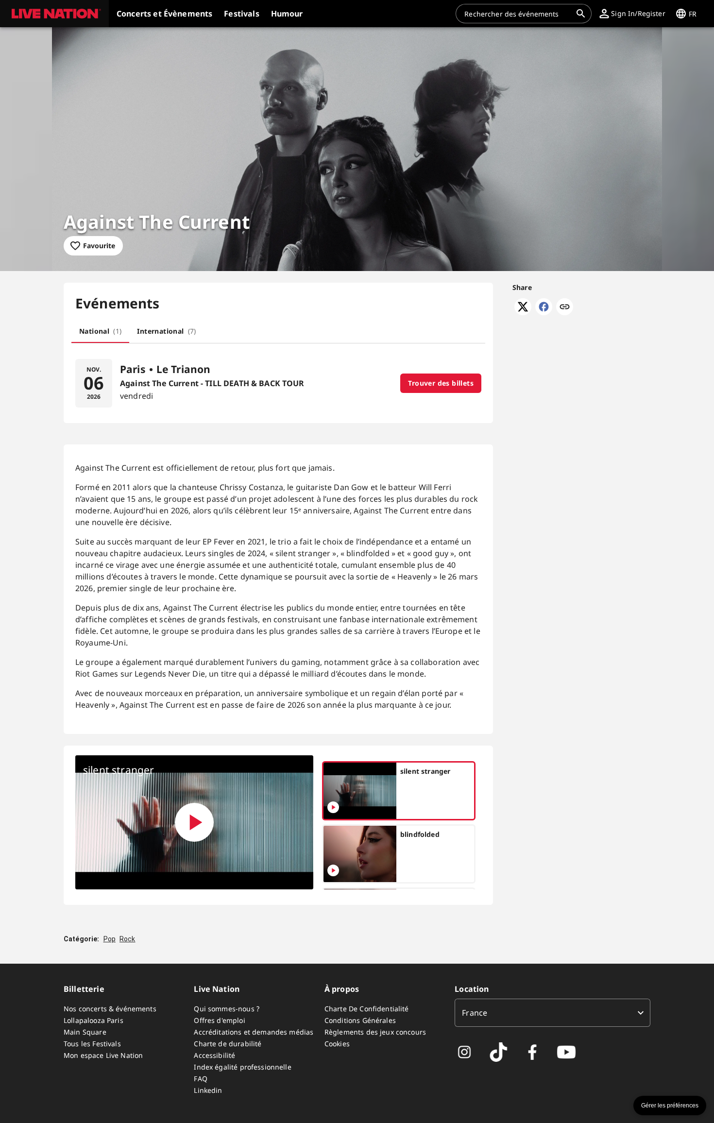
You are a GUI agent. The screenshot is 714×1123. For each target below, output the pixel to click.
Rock (127, 939)
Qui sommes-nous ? (226, 1008)
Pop (109, 939)
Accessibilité (214, 1055)
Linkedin (208, 1090)
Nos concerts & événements (110, 1008)
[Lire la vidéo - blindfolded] (333, 870)
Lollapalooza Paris (93, 1020)
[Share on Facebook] (543, 312)
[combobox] (517, 13)
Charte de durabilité (227, 1043)
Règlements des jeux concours (375, 1032)
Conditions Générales (360, 1020)
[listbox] (552, 1012)
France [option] (474, 1012)
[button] (54, 13)
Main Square (85, 1032)
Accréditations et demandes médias (253, 1032)
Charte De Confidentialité (366, 1008)
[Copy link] (564, 307)
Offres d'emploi (219, 1020)
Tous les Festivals (92, 1043)
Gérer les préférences (669, 1105)
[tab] (100, 331)
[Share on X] (522, 312)
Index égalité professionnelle (242, 1067)
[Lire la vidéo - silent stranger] (194, 822)
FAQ (200, 1078)
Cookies (337, 1043)
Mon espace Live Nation (103, 1055)
